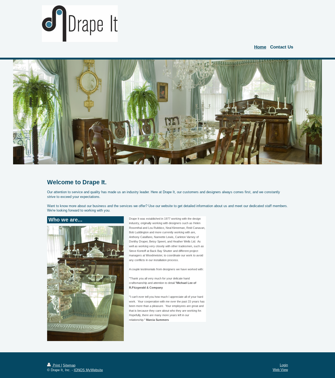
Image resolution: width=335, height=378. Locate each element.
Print (56, 365)
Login (284, 365)
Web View (280, 370)
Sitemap (69, 365)
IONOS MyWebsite (88, 370)
